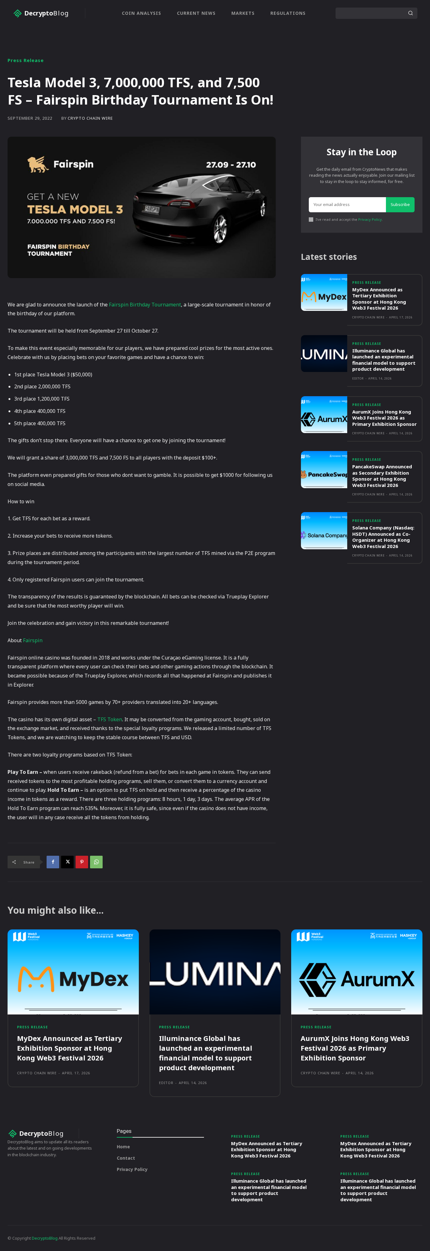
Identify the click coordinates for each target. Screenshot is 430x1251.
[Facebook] (53, 862)
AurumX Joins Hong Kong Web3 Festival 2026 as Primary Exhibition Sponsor (384, 417)
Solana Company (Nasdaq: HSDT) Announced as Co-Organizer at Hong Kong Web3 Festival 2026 (383, 536)
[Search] (410, 13)
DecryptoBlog (45, 1238)
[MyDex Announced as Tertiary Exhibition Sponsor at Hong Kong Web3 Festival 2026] (324, 292)
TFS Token (109, 719)
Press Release (26, 60)
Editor (358, 378)
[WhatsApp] (96, 862)
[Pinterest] (82, 862)
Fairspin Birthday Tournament (145, 304)
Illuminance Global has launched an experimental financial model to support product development (384, 359)
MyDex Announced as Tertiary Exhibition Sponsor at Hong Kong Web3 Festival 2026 (379, 298)
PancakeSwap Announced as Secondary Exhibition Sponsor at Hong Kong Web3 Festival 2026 (382, 475)
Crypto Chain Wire (90, 118)
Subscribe (400, 204)
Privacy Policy (370, 219)
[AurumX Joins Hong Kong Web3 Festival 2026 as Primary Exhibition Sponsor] (324, 414)
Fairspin (32, 640)
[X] (67, 862)
